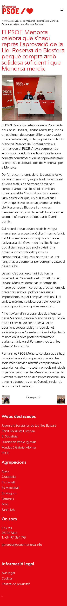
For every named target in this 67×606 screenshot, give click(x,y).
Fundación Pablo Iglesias (19, 442)
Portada (39, 24)
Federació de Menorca (47, 21)
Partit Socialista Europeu (18, 431)
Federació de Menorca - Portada (18, 24)
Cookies (7, 578)
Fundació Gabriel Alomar (19, 447)
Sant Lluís (8, 509)
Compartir (33, 397)
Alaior (6, 471)
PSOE (5, 453)
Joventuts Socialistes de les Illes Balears (29, 425)
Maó (5, 504)
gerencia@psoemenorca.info (22, 544)
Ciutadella (9, 477)
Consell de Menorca (24, 21)
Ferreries (8, 499)
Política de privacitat (16, 584)
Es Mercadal (10, 488)
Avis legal (8, 573)
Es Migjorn (9, 493)
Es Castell (8, 482)
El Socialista (10, 436)
